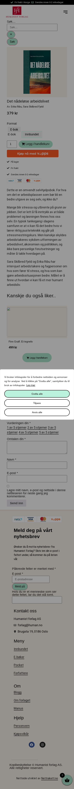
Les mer (30, 385)
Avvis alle (37, 412)
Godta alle (37, 393)
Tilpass (37, 403)
